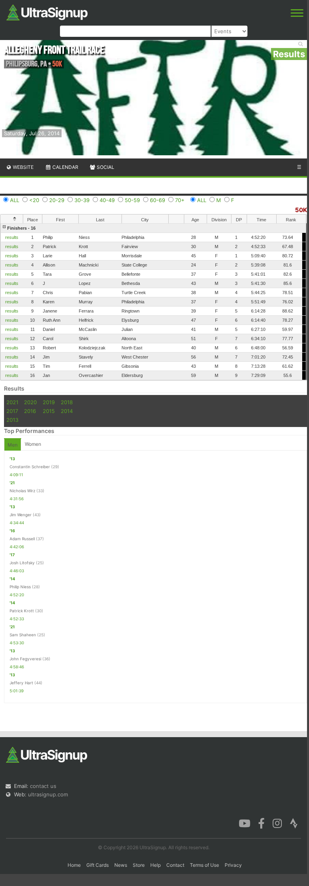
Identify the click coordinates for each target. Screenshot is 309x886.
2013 (12, 420)
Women (33, 444)
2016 (30, 411)
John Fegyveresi (25, 658)
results (11, 237)
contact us (43, 786)
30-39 (82, 200)
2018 (67, 402)
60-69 (157, 200)
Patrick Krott (22, 610)
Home (74, 865)
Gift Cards (97, 865)
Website (23, 167)
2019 (49, 402)
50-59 (132, 200)
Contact (175, 865)
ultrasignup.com (48, 794)
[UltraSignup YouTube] (244, 823)
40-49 (107, 200)
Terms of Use (204, 865)
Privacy (233, 865)
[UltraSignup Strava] (294, 823)
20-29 (56, 200)
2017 (12, 411)
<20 (34, 200)
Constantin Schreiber (30, 466)
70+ (180, 200)
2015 (49, 411)
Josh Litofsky (22, 562)
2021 (12, 402)
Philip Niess (20, 586)
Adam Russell (22, 538)
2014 (67, 411)
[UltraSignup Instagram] (277, 823)
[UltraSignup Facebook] (261, 823)
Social (105, 167)
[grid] (153, 301)
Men (13, 445)
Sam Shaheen (23, 634)
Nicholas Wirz (22, 490)
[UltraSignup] (47, 12)
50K (301, 210)
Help (155, 865)
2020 (30, 402)
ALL (14, 200)
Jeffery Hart (21, 682)
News (120, 865)
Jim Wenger (21, 514)
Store (139, 865)
